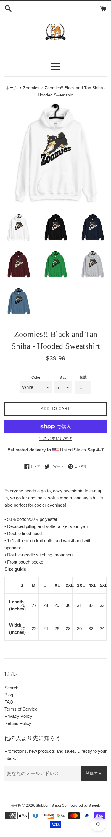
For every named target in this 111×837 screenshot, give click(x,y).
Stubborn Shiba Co (51, 805)
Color (35, 377)
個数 (83, 377)
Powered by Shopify (84, 805)
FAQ (8, 701)
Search (11, 687)
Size (63, 377)
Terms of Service (20, 709)
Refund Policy (17, 723)
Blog (8, 694)
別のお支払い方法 (55, 438)
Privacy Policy (18, 716)
